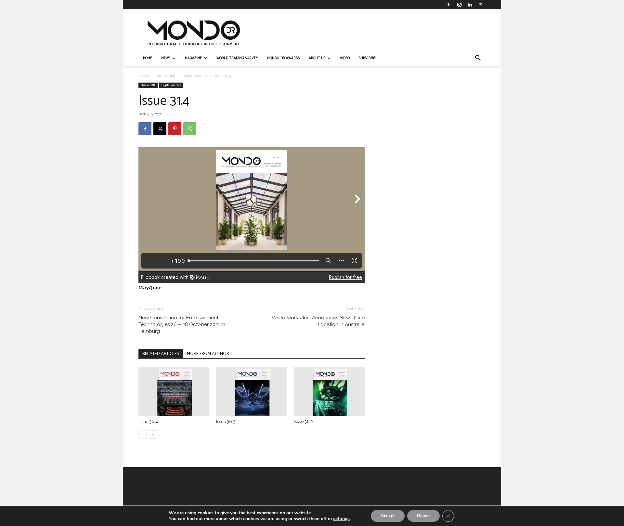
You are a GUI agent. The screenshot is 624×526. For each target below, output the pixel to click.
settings (341, 519)
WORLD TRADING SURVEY (237, 58)
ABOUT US (317, 58)
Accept (388, 516)
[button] (478, 59)
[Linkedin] (470, 4)
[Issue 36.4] (173, 391)
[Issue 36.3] (251, 391)
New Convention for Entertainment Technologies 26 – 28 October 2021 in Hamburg (181, 324)
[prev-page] (142, 434)
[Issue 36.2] (329, 391)
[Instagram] (459, 4)
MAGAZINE (193, 58)
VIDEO (345, 58)
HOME (147, 58)
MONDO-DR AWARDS (283, 58)
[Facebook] (448, 4)
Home (143, 76)
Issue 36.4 (148, 421)
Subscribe (367, 58)
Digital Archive (195, 76)
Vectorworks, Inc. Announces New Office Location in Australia (318, 321)
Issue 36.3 (225, 421)
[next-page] (153, 434)
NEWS (165, 58)
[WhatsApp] (189, 128)
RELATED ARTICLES (160, 354)
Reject (423, 516)
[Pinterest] (174, 128)
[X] (481, 4)
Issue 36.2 (303, 421)
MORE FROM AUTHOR (208, 354)
